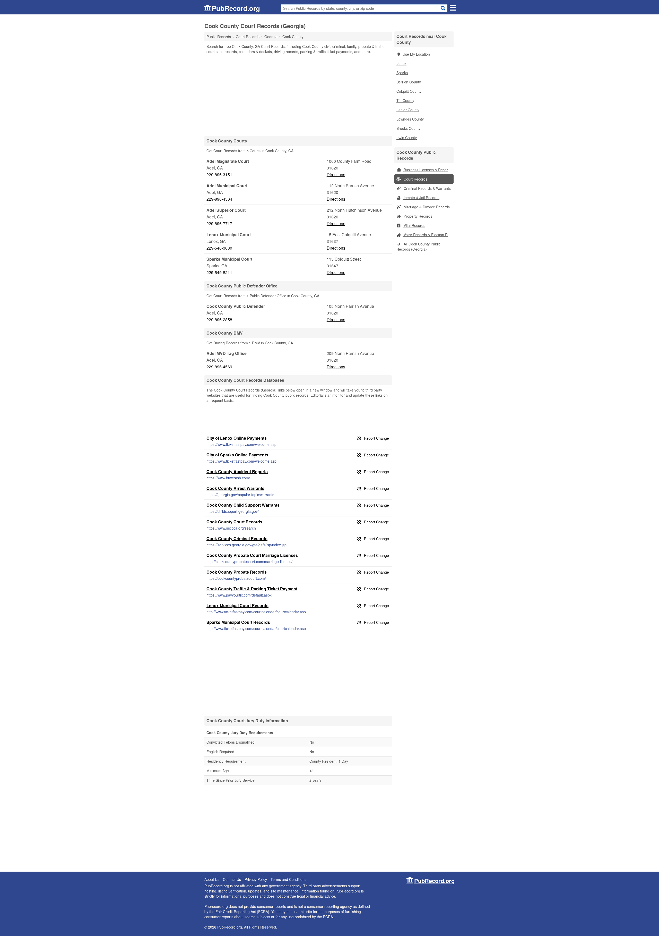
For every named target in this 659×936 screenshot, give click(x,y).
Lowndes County (410, 119)
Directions (336, 174)
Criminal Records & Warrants (427, 188)
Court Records (415, 179)
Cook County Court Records (234, 522)
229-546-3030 (219, 248)
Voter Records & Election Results (428, 234)
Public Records (218, 36)
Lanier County (407, 109)
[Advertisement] (298, 95)
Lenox (401, 63)
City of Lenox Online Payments (236, 438)
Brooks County (408, 128)
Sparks (402, 72)
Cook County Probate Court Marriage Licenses (252, 555)
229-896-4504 (219, 199)
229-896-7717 (219, 223)
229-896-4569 (219, 367)
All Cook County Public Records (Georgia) (418, 246)
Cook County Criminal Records (236, 538)
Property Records (417, 216)
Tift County (405, 100)
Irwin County (406, 137)
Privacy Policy (256, 879)
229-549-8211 (219, 272)
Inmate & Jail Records (421, 197)
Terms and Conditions (288, 879)
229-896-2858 (219, 319)
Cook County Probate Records (236, 572)
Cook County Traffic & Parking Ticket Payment (251, 589)
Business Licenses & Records (427, 169)
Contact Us (232, 879)
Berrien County (408, 81)
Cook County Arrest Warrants (235, 488)
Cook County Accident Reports (237, 471)
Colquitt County (408, 91)
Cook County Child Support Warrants (243, 505)
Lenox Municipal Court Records (237, 605)
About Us (211, 879)
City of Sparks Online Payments (237, 455)
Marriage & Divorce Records (426, 206)
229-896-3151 (219, 174)
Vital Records (414, 225)
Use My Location (416, 54)
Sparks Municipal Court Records (238, 622)
